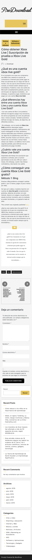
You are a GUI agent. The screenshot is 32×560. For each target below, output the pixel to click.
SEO (7, 537)
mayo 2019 (10, 497)
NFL (9, 272)
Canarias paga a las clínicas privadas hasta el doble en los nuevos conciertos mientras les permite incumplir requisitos (20, 295)
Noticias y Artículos (6, 43)
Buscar (5, 389)
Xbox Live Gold (17, 272)
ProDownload (16, 10)
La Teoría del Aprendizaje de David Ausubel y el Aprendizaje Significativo (16, 456)
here (27, 205)
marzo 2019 (10, 503)
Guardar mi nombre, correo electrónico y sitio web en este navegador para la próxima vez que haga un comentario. (16, 373)
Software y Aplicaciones (15, 42)
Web (4, 361)
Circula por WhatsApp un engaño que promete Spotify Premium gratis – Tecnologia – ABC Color (7, 293)
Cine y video (10, 518)
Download (10, 64)
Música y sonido (12, 526)
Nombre (6, 344)
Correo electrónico (9, 352)
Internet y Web (11, 524)
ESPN (3, 272)
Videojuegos (10, 546)
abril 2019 (9, 500)
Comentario (7, 323)
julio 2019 (9, 491)
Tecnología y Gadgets (14, 543)
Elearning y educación (14, 521)
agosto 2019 (10, 488)
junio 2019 (10, 494)
